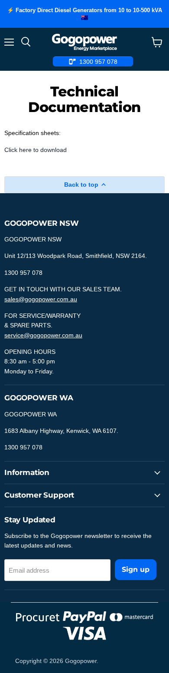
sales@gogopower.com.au (40, 299)
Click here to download (35, 149)
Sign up (136, 569)
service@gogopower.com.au (43, 335)
